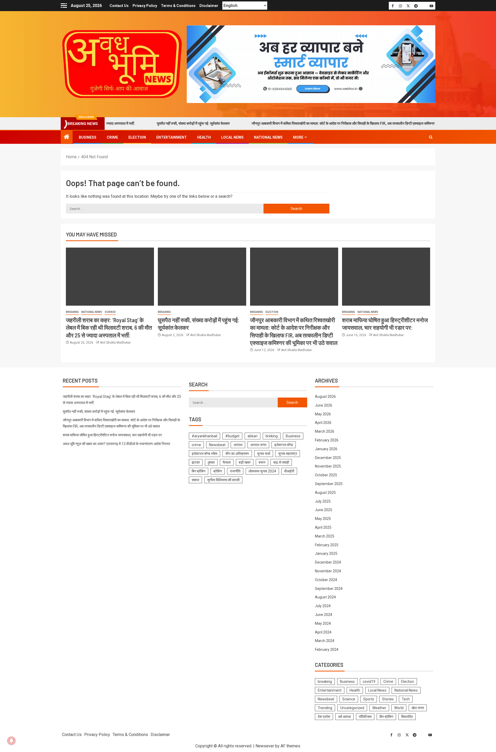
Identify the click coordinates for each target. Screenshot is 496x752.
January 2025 (326, 553)
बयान (262, 462)
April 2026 (323, 423)
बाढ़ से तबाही (281, 462)
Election (137, 137)
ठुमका (211, 462)
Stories (388, 699)
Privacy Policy (145, 6)
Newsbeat (217, 445)
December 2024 (328, 562)
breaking (72, 312)
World (399, 708)
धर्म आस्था (344, 717)
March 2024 (324, 641)
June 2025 (323, 510)
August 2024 (325, 597)
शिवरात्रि (407, 717)
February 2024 (326, 649)
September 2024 (329, 589)
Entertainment (171, 137)
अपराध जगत (258, 445)
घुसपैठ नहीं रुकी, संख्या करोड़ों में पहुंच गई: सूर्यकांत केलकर (170, 123)
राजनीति (235, 471)
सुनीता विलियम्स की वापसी (223, 480)
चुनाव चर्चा (263, 454)
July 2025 (323, 501)
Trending (325, 708)
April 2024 (323, 632)
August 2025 (325, 492)
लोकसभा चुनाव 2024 (262, 471)
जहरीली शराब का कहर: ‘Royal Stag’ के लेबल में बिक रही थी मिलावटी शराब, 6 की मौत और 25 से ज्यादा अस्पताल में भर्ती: (109, 327)
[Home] (66, 137)
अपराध (238, 445)
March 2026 (324, 431)
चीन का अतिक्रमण (237, 454)
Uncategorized (352, 708)
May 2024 (323, 623)
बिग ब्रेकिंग (198, 471)
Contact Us (119, 6)
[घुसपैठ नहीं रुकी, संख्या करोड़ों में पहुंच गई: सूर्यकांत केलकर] (202, 277)
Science (110, 312)
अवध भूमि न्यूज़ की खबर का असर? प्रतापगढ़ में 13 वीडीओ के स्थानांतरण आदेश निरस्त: (117, 444)
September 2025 (329, 484)
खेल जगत (418, 708)
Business (87, 137)
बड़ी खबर (245, 462)
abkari (252, 436)
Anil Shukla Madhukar (115, 342)
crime (196, 445)
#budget (232, 436)
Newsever (264, 745)
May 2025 (323, 519)
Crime (112, 137)
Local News (232, 137)
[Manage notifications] (11, 741)
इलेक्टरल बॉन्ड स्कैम (204, 454)
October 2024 (326, 580)
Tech (406, 699)
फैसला (227, 462)
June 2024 (323, 615)
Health (204, 137)
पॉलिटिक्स (365, 717)
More (298, 137)
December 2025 (328, 458)
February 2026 (326, 440)
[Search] (431, 137)
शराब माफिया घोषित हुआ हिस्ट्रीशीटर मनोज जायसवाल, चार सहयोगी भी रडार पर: (112, 435)
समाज (195, 480)
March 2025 (324, 536)
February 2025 (326, 545)
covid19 (369, 681)
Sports (368, 699)
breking (272, 436)
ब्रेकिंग (217, 471)
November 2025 (328, 466)
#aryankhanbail (204, 436)
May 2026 (323, 414)
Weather (379, 708)
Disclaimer (208, 6)
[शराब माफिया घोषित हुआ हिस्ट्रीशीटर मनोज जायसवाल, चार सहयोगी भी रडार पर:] (386, 277)
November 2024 (328, 571)
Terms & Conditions (178, 6)
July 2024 (323, 606)
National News (268, 137)
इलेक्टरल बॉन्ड (283, 445)
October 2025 (326, 475)
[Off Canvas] (64, 5)
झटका (196, 462)
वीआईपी (289, 471)
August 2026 (325, 396)
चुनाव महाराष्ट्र (287, 454)
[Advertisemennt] (311, 63)
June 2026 (323, 405)
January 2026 (326, 449)
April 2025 (323, 527)
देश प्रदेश (324, 717)
